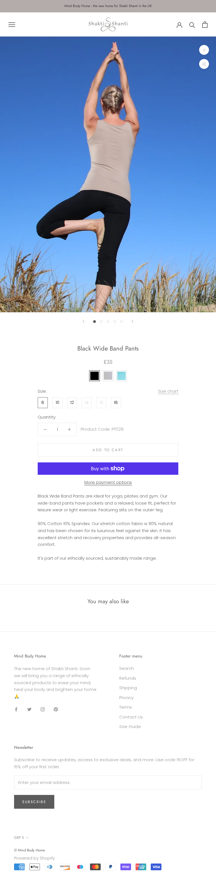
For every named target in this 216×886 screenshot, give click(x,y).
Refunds (127, 678)
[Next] (132, 321)
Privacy (126, 697)
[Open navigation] (11, 24)
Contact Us (131, 717)
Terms (125, 707)
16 (101, 402)
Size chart (168, 391)
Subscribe (34, 801)
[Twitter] (29, 709)
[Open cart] (205, 24)
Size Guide (130, 726)
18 (116, 402)
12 (72, 402)
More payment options (108, 482)
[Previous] (83, 321)
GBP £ (19, 837)
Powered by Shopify (34, 858)
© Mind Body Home (29, 850)
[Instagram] (42, 709)
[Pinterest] (56, 709)
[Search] (192, 25)
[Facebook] (16, 709)
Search (126, 668)
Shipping (128, 688)
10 (57, 402)
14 (87, 402)
